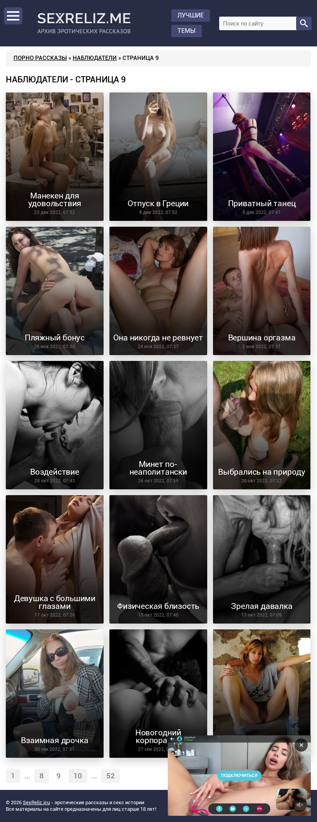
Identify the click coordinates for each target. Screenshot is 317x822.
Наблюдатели (95, 58)
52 (110, 776)
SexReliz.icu (36, 802)
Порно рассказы (40, 58)
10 (77, 776)
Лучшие (190, 15)
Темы (186, 30)
